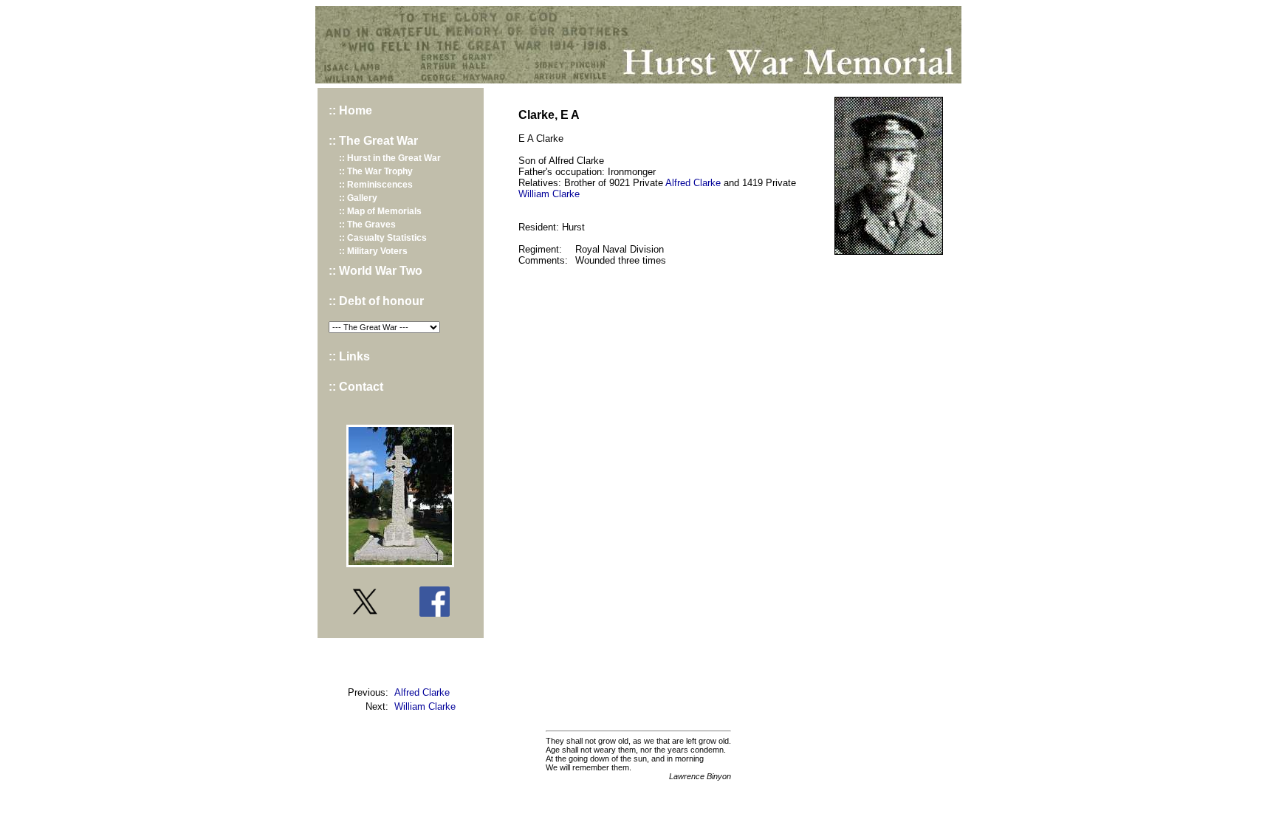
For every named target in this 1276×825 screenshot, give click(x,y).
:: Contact (356, 386)
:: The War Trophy (376, 171)
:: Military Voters (373, 251)
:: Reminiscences (376, 184)
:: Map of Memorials (380, 211)
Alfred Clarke (422, 692)
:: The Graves (367, 224)
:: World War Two (375, 270)
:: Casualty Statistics (383, 238)
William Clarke (425, 706)
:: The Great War (373, 140)
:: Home (350, 110)
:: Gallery (358, 198)
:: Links (349, 356)
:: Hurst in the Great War (390, 158)
